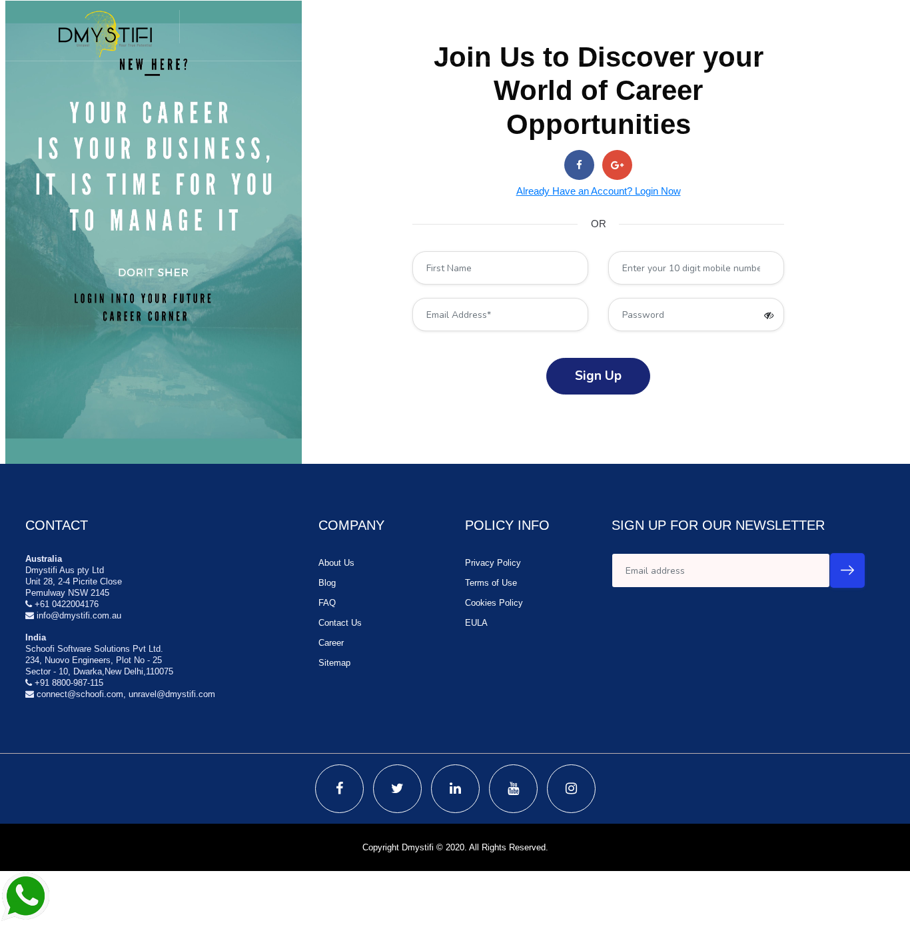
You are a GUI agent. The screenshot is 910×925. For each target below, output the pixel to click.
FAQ (327, 603)
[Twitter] (397, 788)
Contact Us (340, 623)
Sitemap (334, 663)
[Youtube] (513, 788)
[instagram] (571, 788)
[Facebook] (339, 788)
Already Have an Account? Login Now (598, 191)
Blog (327, 583)
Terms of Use (491, 583)
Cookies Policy (494, 603)
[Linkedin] (455, 788)
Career (331, 643)
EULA (476, 623)
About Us (336, 563)
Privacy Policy (493, 563)
